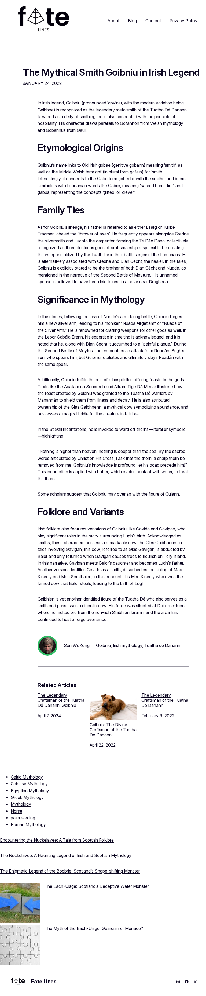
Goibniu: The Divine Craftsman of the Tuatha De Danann (113, 729)
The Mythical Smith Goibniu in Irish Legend (111, 72)
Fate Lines (44, 981)
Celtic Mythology (27, 777)
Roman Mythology (28, 824)
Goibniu (103, 645)
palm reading (23, 817)
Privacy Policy (183, 20)
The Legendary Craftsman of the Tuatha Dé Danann (164, 700)
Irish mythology (127, 645)
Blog (132, 20)
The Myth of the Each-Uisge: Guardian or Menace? (94, 928)
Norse (16, 811)
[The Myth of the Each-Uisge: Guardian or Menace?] (20, 946)
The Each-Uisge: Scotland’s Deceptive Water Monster (97, 886)
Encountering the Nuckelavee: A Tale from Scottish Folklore (57, 840)
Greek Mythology (27, 797)
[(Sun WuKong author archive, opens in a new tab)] (47, 654)
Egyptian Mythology (30, 790)
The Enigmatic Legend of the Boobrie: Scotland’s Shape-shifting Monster (70, 871)
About (113, 20)
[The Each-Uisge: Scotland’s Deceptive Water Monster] (20, 904)
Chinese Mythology (29, 783)
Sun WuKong (77, 645)
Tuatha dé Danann (162, 645)
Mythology (21, 804)
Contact (153, 20)
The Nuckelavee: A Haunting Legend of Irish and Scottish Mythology (65, 855)
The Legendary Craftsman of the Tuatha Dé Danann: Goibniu (61, 700)
